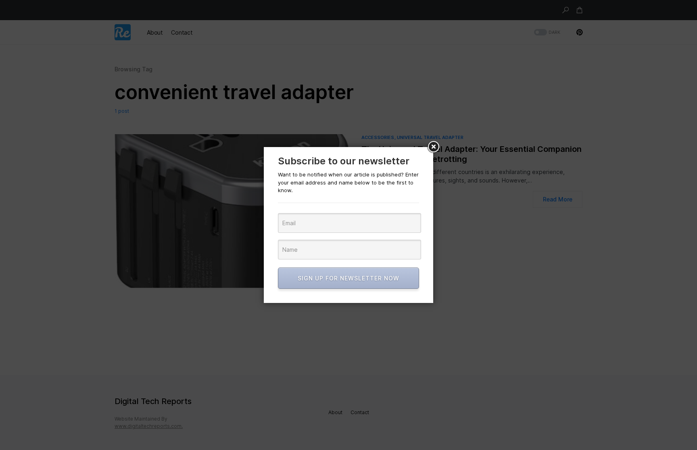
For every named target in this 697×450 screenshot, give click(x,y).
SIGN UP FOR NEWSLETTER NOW (348, 278)
